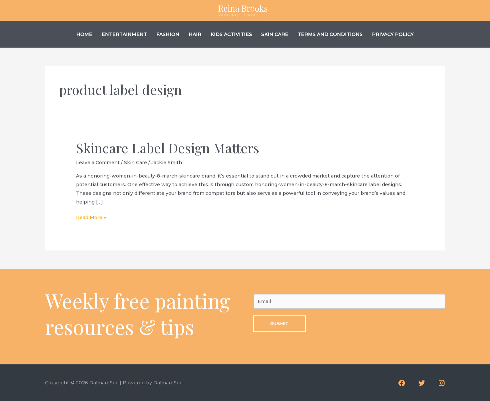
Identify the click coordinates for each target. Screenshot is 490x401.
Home (84, 34)
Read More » (91, 218)
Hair (195, 34)
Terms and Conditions (330, 34)
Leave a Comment (98, 163)
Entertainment (124, 34)
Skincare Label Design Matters (167, 148)
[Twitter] (421, 383)
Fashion (167, 34)
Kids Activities (231, 34)
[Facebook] (401, 383)
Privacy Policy (393, 34)
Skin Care (274, 34)
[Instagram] (441, 383)
